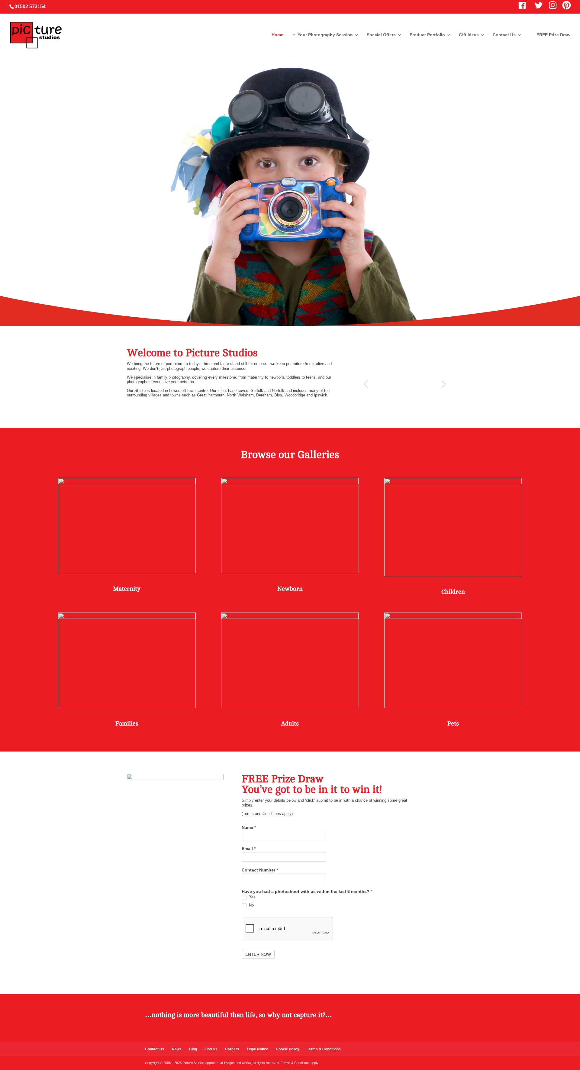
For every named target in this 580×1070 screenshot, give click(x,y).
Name (249, 827)
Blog (193, 1049)
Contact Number (260, 870)
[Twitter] (369, 1018)
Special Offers (381, 35)
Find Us (211, 1049)
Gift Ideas (469, 35)
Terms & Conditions (324, 1049)
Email (249, 848)
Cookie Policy (287, 1049)
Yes (252, 897)
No (251, 905)
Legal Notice (257, 1049)
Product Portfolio (427, 35)
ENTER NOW (258, 954)
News (177, 1049)
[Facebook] (355, 1018)
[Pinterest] (384, 1018)
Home (277, 35)
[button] (366, 384)
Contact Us (504, 35)
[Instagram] (398, 1018)
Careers (232, 1049)
